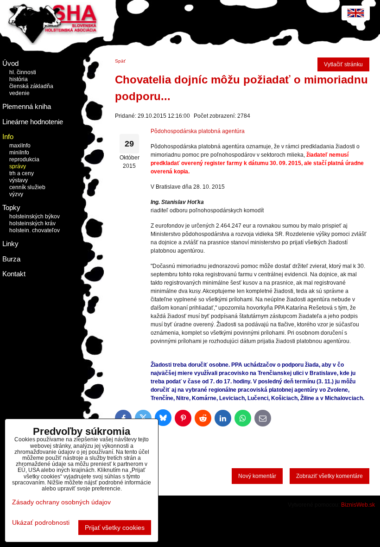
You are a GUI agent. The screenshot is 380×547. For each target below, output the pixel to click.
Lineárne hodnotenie (32, 122)
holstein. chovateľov (34, 230)
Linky (10, 244)
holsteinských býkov (34, 216)
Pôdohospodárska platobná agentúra (198, 131)
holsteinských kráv (32, 223)
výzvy (16, 194)
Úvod (10, 63)
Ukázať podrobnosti (41, 522)
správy (17, 166)
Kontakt (13, 274)
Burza (11, 259)
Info (7, 136)
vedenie (19, 93)
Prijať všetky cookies (115, 527)
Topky (11, 207)
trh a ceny (21, 173)
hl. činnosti (22, 72)
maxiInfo (20, 145)
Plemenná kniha (26, 106)
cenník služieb (27, 187)
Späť (120, 61)
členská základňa (31, 86)
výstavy (18, 180)
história (18, 79)
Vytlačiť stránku (343, 64)
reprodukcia (24, 159)
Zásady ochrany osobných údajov (61, 502)
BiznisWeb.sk (358, 505)
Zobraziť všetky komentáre (329, 476)
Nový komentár (257, 476)
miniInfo (19, 152)
